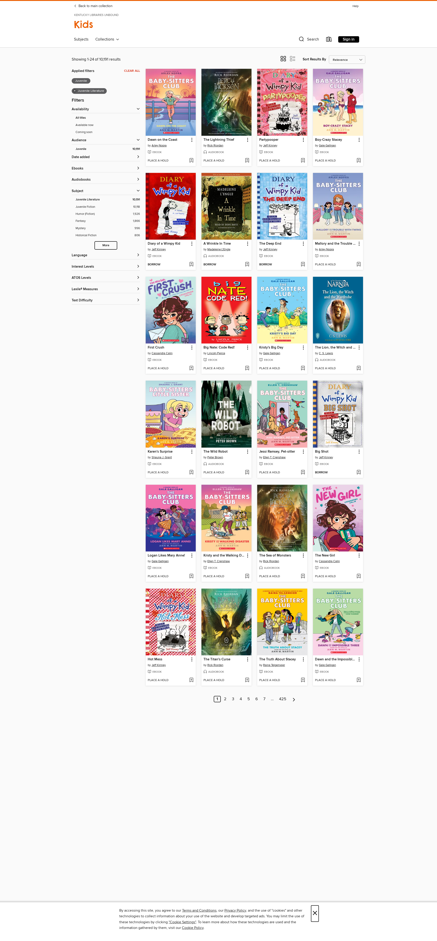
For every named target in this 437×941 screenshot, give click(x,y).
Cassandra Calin (162, 353)
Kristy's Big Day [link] (271, 348)
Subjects (81, 39)
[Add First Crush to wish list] (191, 369)
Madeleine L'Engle (218, 249)
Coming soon (84, 132)
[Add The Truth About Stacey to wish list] (303, 680)
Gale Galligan (327, 145)
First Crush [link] (156, 348)
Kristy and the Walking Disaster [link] (224, 556)
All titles (81, 118)
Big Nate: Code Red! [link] (219, 348)
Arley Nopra (159, 145)
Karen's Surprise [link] (160, 452)
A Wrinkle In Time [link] (217, 244)
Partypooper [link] (268, 140)
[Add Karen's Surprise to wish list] (191, 473)
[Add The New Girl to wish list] (358, 576)
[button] (308, 40)
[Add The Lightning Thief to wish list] (247, 161)
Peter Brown (215, 457)
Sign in (349, 39)
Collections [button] (105, 39)
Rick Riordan (215, 145)
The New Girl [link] (325, 556)
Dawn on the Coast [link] (162, 140)
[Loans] (329, 40)
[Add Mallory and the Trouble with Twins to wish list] (358, 265)
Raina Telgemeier (274, 665)
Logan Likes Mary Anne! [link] (166, 556)
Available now (85, 125)
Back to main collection (95, 6)
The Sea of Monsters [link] (275, 556)
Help (355, 6)
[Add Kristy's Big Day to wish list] (303, 369)
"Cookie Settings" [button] (182, 922)
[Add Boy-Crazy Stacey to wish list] (358, 161)
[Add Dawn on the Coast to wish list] (191, 161)
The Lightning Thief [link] (218, 140)
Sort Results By (314, 59)
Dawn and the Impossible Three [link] (336, 659)
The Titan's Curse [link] (216, 659)
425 (282, 699)
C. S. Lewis (326, 353)
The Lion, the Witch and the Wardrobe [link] (336, 348)
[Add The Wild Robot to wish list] (247, 473)
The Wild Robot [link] (215, 452)
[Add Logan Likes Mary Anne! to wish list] (191, 576)
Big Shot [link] (321, 452)
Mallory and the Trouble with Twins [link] (336, 244)
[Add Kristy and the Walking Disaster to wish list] (247, 576)
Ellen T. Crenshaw (274, 457)
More (105, 245)
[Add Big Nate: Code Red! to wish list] (247, 369)
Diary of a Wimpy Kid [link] (164, 244)
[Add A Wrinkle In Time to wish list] (247, 265)
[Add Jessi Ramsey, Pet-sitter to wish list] (303, 473)
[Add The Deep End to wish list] (303, 265)
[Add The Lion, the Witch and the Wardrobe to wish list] (358, 369)
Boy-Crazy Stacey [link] (328, 140)
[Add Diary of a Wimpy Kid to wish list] (191, 265)
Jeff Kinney (270, 145)
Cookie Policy (192, 928)
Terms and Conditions (199, 910)
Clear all (132, 71)
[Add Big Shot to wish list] (358, 473)
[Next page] (294, 699)
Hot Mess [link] (155, 659)
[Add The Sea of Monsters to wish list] (303, 576)
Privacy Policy (235, 910)
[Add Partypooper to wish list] (303, 161)
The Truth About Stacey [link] (277, 659)
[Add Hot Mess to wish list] (191, 680)
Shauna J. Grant (162, 457)
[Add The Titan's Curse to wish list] (247, 680)
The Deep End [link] (270, 244)
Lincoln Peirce (216, 353)
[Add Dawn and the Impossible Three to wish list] (358, 680)
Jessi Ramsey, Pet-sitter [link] (277, 452)
